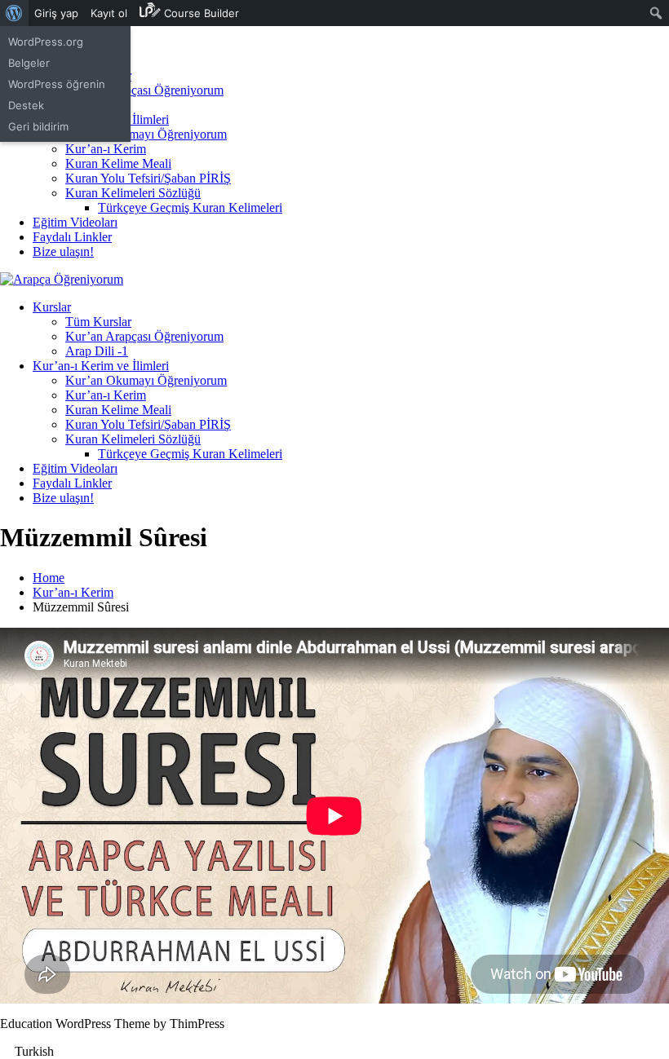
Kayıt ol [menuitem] (109, 13)
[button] (334, 1051)
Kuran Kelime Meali (118, 163)
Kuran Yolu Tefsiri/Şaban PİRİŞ (148, 178)
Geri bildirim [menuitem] (38, 126)
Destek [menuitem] (26, 105)
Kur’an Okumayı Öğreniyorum (146, 134)
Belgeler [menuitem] (29, 62)
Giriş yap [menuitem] (56, 13)
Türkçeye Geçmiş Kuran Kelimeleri (190, 207)
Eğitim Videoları (75, 222)
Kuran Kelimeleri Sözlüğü (133, 193)
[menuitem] (14, 13)
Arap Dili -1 (96, 351)
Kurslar (52, 307)
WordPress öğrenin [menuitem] (56, 83)
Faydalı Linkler (72, 237)
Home (48, 578)
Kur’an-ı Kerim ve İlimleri (101, 366)
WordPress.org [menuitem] (45, 41)
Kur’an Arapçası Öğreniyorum (144, 90)
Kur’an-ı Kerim (105, 149)
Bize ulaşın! (63, 251)
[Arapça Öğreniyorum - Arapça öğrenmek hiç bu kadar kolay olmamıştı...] (61, 279)
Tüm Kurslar (98, 322)
